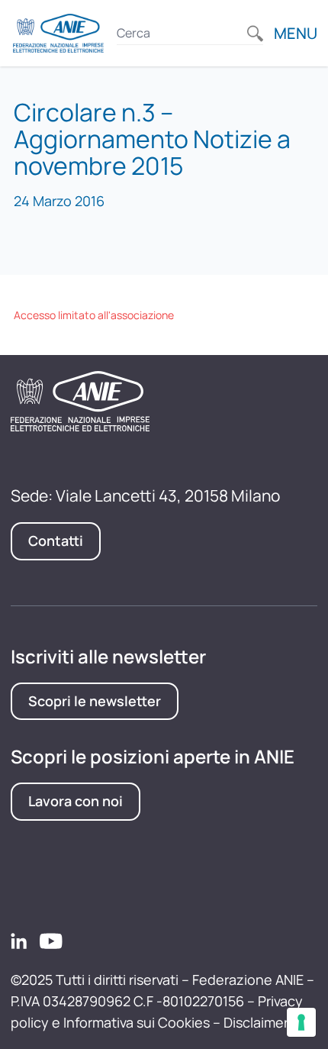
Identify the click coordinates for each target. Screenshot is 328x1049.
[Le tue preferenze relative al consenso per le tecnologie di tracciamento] (301, 1022)
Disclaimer (255, 1022)
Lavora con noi (75, 801)
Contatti (55, 540)
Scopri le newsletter (94, 701)
